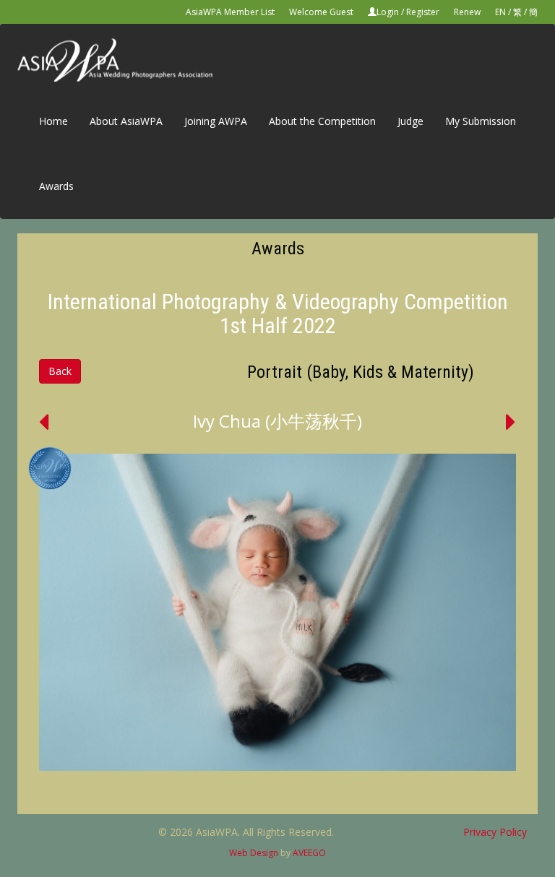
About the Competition (322, 121)
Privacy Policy (495, 832)
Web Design (253, 853)
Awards (56, 186)
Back (60, 371)
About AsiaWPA (126, 121)
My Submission (480, 121)
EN (500, 12)
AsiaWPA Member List (230, 12)
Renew (467, 12)
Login (388, 12)
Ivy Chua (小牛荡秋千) (277, 421)
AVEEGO (309, 853)
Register (422, 12)
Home (53, 121)
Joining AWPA (215, 121)
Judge (410, 121)
